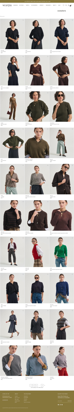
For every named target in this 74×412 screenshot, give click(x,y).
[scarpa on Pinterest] (62, 405)
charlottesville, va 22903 (7, 397)
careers (16, 396)
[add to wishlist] (23, 20)
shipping (25, 399)
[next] (53, 1)
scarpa (9, 407)
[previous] (21, 1)
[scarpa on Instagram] (60, 405)
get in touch (17, 397)
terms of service (27, 402)
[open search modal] (66, 5)
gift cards (17, 399)
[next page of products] (44, 385)
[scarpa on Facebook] (58, 405)
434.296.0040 (5, 400)
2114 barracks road (6, 396)
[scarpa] (7, 5)
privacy (25, 400)
